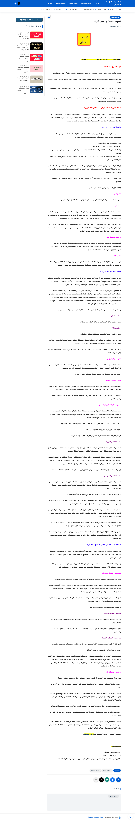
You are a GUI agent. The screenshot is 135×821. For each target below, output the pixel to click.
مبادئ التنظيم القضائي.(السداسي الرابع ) (23, 59)
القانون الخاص (89, 9)
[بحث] (15, 9)
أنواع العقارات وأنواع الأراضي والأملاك (23, 79)
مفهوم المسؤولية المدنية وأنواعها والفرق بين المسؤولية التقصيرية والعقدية (23, 36)
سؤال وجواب (60, 9)
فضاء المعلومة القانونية (113, 3)
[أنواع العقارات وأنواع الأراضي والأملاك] (36, 79)
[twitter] (19, 3)
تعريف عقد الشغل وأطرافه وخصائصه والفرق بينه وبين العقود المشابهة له (23, 47)
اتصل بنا (50, 3)
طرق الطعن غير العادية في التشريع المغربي (23, 91)
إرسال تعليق (113, 796)
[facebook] (15, 3)
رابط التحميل (89, 734)
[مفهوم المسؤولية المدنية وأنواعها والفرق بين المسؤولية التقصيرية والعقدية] (36, 35)
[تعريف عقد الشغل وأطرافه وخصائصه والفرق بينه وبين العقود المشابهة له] (36, 46)
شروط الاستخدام (61, 3)
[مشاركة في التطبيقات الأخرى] (96, 779)
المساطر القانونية (74, 9)
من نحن (97, 3)
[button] (112, 779)
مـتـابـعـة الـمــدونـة (29, 20)
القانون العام (102, 9)
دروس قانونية (47, 9)
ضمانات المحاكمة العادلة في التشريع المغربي (23, 70)
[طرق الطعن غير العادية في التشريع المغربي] (36, 89)
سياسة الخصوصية (86, 3)
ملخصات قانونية (115, 9)
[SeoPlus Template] (120, 817)
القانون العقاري (95, 770)
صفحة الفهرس (73, 3)
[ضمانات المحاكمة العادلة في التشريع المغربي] (36, 68)
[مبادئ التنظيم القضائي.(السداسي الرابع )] (36, 57)
